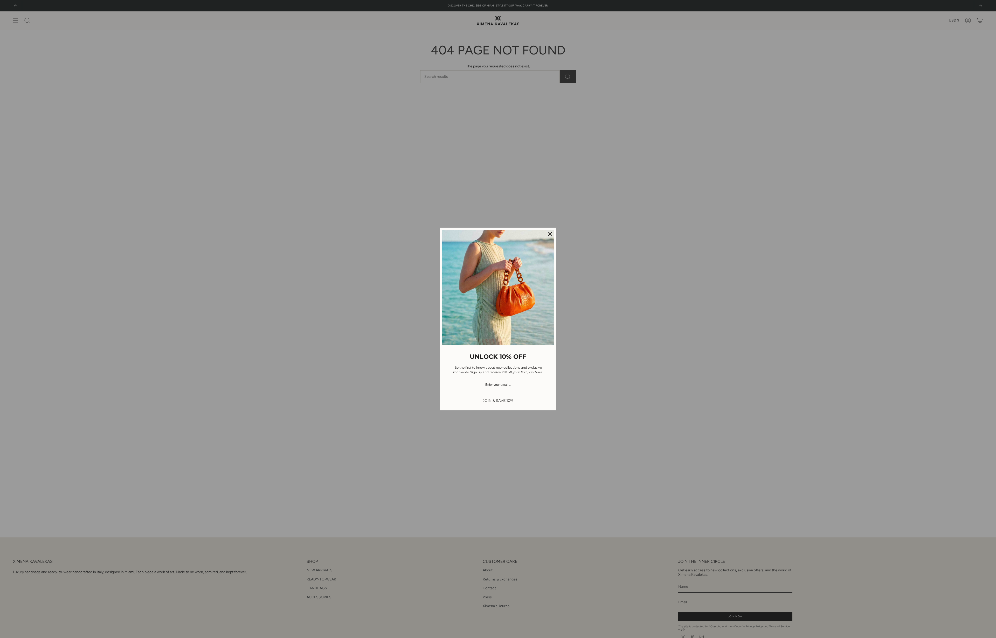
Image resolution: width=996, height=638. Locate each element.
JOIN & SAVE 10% (498, 400)
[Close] (550, 234)
